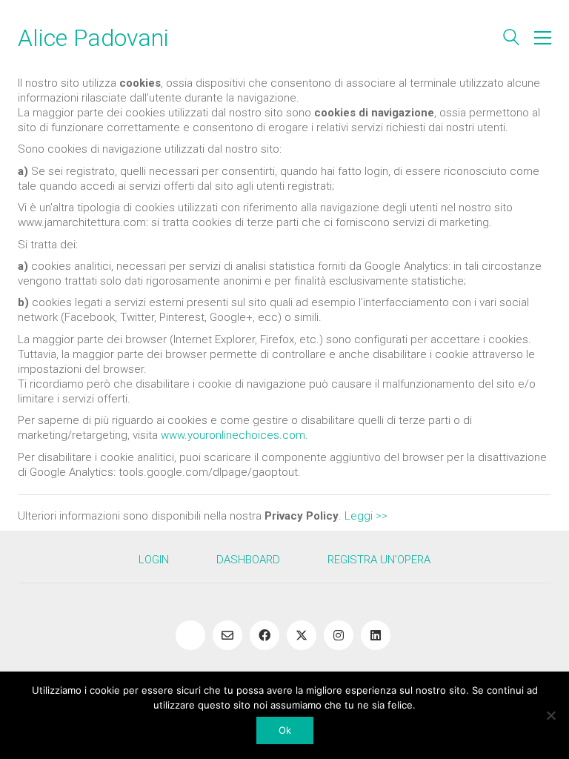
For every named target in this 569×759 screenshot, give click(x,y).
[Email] (227, 635)
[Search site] (511, 39)
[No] (550, 715)
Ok (285, 730)
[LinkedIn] (375, 635)
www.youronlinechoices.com (233, 435)
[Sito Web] (190, 635)
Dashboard (248, 559)
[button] (542, 37)
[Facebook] (264, 635)
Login (154, 559)
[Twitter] (301, 635)
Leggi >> (366, 516)
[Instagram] (338, 635)
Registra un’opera (378, 559)
